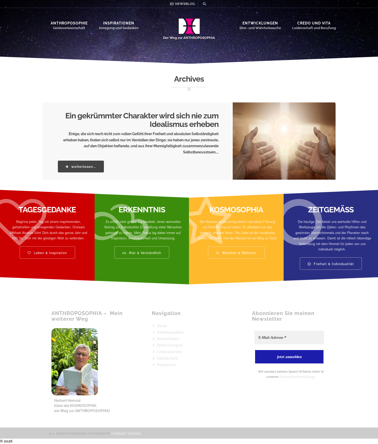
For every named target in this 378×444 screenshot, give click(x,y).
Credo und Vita (314, 23)
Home (162, 326)
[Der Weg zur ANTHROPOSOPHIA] (189, 26)
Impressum (166, 365)
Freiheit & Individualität (333, 263)
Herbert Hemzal (126, 434)
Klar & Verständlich (144, 252)
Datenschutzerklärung (296, 377)
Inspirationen (118, 23)
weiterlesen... (83, 167)
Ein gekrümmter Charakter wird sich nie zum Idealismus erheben (142, 120)
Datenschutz (167, 358)
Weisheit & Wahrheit (239, 252)
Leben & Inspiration (50, 252)
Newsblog (185, 4)
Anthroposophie (69, 23)
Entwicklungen (260, 23)
